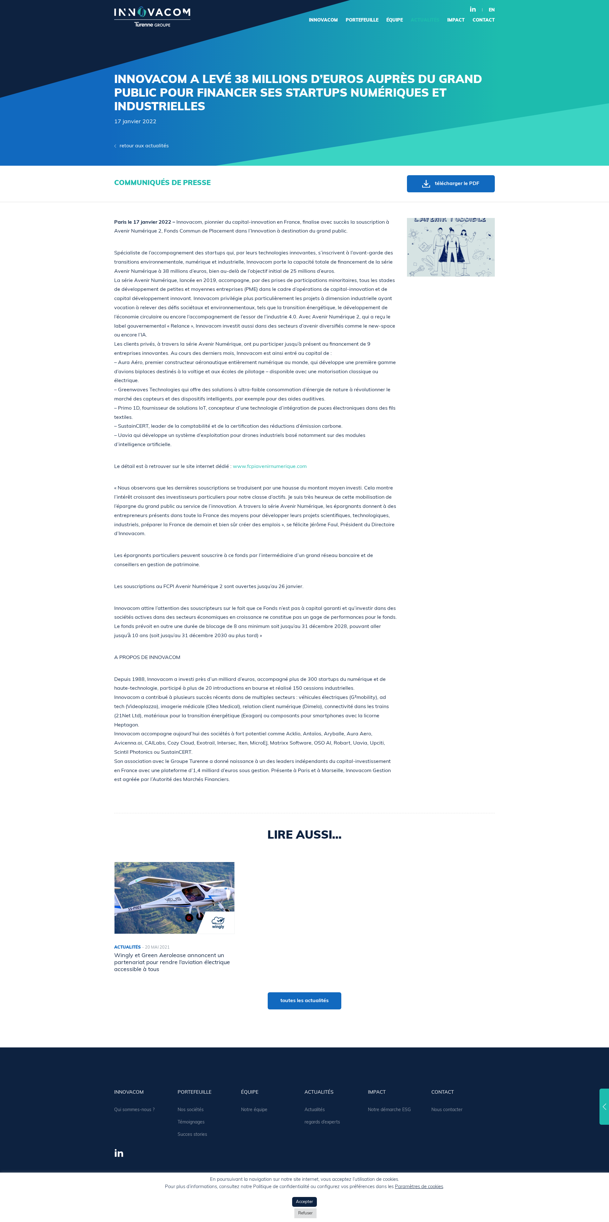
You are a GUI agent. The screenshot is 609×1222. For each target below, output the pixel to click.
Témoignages (191, 1122)
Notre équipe (254, 1110)
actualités (425, 20)
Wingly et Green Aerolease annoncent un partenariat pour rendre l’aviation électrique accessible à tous (172, 962)
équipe (394, 20)
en (492, 10)
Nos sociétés (191, 1110)
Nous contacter (446, 1110)
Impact (456, 20)
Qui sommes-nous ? (134, 1110)
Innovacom (323, 20)
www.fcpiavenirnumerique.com (270, 466)
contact (484, 20)
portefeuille (362, 20)
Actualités (314, 1110)
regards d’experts (322, 1122)
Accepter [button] (304, 1202)
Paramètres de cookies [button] (419, 1187)
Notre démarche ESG (389, 1110)
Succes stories (192, 1134)
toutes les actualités (304, 1000)
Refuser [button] (305, 1213)
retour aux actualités (144, 146)
